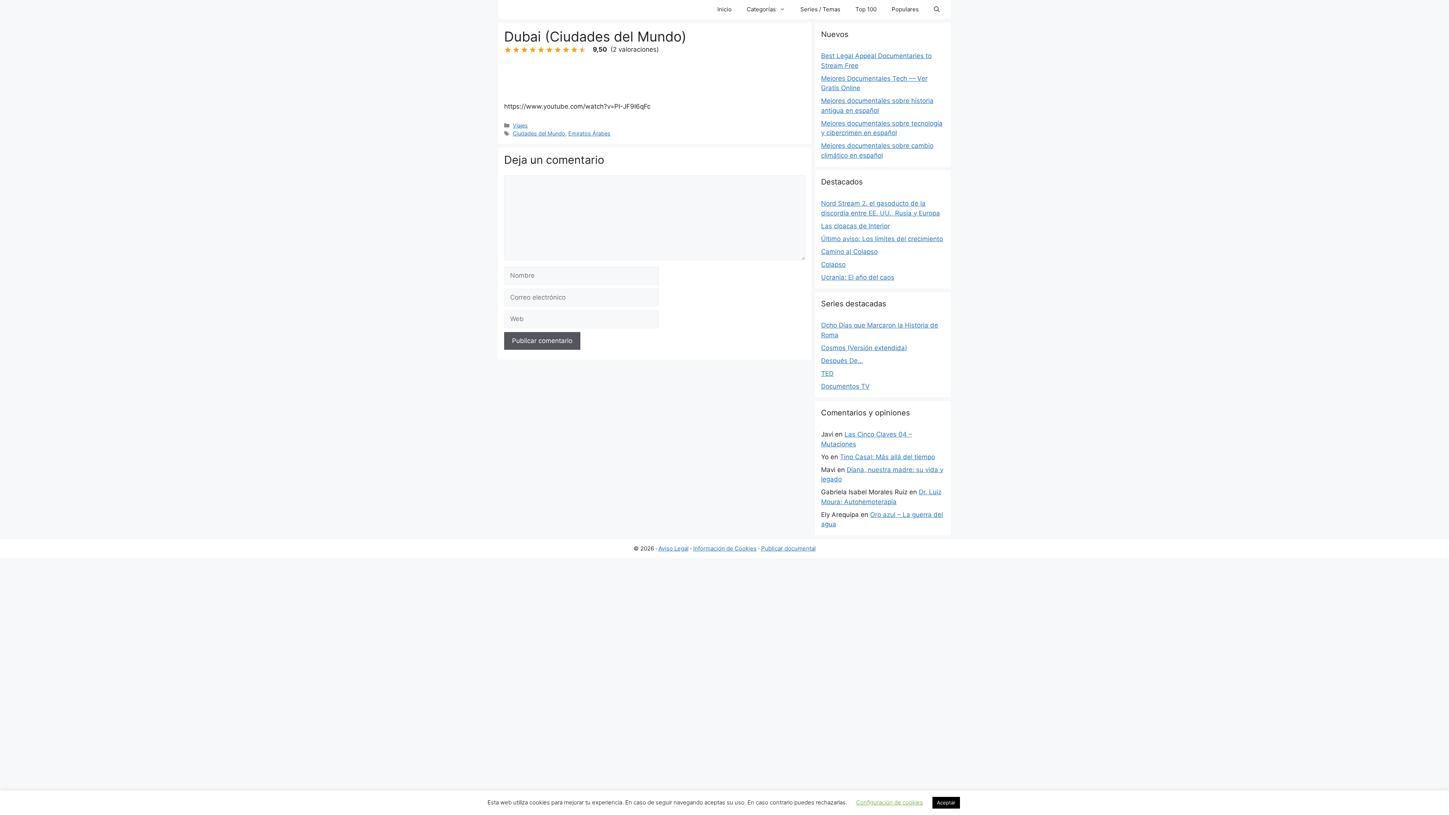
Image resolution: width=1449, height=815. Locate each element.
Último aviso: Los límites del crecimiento (882, 239)
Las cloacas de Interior (855, 226)
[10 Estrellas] (582, 50)
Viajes (520, 125)
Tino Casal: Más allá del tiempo (887, 457)
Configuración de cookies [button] (889, 802)
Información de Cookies (725, 548)
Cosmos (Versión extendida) (864, 348)
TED (827, 373)
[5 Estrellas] (541, 50)
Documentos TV (845, 386)
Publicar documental (788, 548)
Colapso (833, 264)
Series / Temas (820, 9)
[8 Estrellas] (566, 50)
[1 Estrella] (508, 50)
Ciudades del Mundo (539, 133)
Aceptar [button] (946, 803)
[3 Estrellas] (524, 50)
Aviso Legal (673, 548)
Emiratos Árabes (589, 133)
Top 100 (866, 9)
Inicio (724, 9)
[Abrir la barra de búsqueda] (936, 9)
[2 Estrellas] (516, 50)
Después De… (842, 360)
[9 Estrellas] (574, 50)
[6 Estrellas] (549, 50)
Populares (905, 9)
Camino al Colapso (849, 251)
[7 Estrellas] (557, 50)
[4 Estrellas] (533, 50)
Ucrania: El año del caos (857, 277)
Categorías (761, 9)
